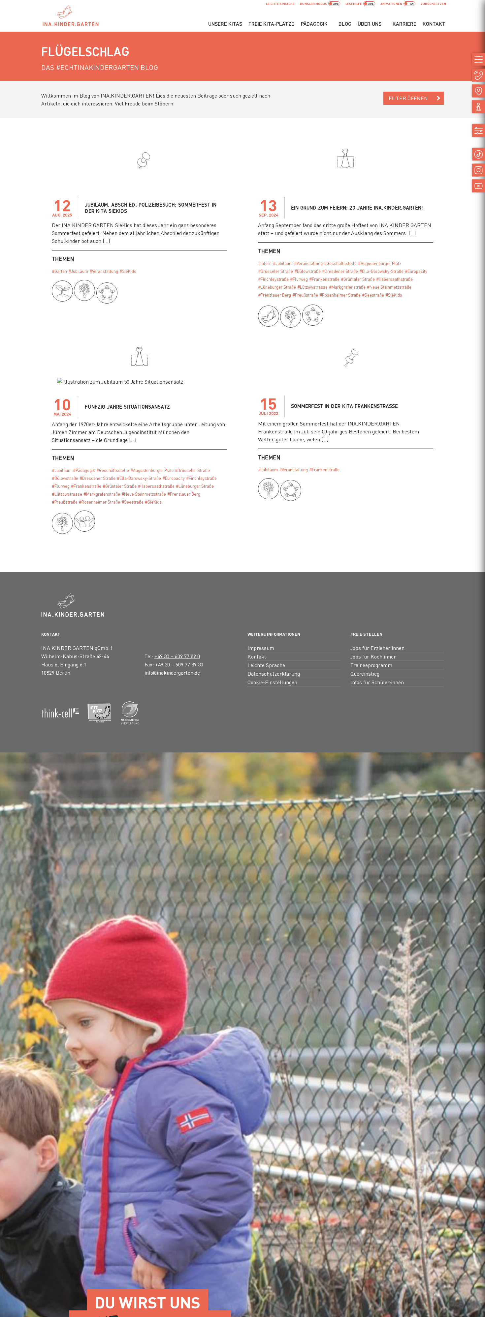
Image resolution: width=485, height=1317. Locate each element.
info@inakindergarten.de (172, 672)
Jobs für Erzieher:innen (377, 647)
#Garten (59, 271)
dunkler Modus (313, 4)
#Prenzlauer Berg (274, 295)
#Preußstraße (305, 295)
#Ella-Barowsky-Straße (381, 271)
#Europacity (416, 271)
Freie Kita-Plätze (271, 23)
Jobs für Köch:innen (373, 656)
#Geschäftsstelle (340, 263)
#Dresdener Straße (340, 271)
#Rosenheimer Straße (340, 295)
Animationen (391, 4)
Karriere (404, 23)
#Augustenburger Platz (379, 263)
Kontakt (434, 23)
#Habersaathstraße (394, 279)
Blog (345, 23)
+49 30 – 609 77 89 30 (179, 664)
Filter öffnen (408, 98)
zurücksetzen (433, 4)
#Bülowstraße (307, 271)
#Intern (265, 263)
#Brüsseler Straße (275, 271)
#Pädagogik (84, 470)
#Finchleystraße (273, 279)
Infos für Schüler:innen (377, 682)
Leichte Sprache (280, 4)
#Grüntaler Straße (358, 279)
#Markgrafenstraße (347, 287)
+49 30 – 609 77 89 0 (177, 656)
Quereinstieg (364, 673)
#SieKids (127, 271)
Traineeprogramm (371, 664)
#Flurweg (299, 279)
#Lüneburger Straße (277, 287)
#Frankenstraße (324, 279)
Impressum (260, 647)
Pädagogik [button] (314, 23)
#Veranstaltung (103, 271)
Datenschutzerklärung (273, 673)
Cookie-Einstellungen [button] (272, 682)
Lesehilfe (353, 4)
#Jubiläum (78, 271)
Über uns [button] (369, 23)
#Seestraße (373, 295)
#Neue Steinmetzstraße (389, 287)
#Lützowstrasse (312, 287)
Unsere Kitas (225, 23)
